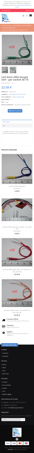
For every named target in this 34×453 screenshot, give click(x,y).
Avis (4, 126)
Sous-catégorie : (6, 97)
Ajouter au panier (15, 111)
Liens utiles (28, 10)
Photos (4, 364)
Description (6, 122)
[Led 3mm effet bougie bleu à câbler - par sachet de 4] (17, 210)
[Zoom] (31, 64)
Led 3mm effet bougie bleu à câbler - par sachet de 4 (17, 228)
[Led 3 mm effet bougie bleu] (17, 169)
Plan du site (5, 374)
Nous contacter (6, 385)
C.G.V (3, 391)
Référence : (4, 91)
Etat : (3, 102)
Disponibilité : (5, 99)
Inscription (5, 356)
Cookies (4, 388)
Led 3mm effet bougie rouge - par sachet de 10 (17, 269)
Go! (23, 419)
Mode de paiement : (7, 105)
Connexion (5, 353)
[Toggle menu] (23, 16)
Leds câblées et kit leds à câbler (17, 94)
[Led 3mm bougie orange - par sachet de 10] (17, 293)
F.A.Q (3, 370)
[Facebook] (17, 439)
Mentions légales (6, 394)
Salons (4, 367)
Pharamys (10, 449)
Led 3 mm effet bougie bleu (17, 186)
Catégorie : (4, 94)
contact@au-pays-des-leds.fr (15, 408)
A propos (4, 382)
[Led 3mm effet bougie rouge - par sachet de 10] (17, 252)
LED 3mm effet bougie (18, 97)
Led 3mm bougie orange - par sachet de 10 (17, 310)
